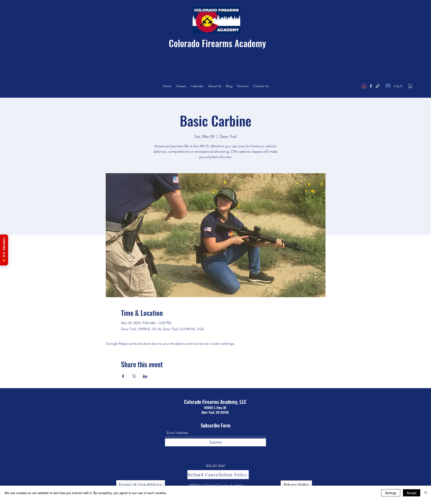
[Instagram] (364, 86)
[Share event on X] (134, 376)
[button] (410, 86)
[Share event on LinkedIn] (145, 376)
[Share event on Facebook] (123, 376)
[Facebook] (371, 86)
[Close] (425, 492)
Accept (411, 493)
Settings (390, 493)
